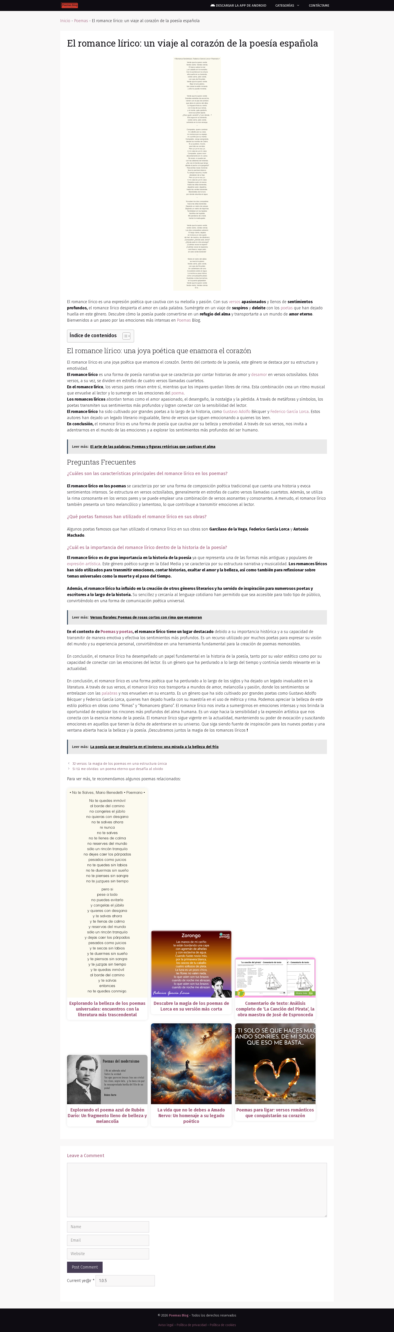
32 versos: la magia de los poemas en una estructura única (120, 764)
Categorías (284, 5)
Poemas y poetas (117, 631)
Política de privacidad (192, 1325)
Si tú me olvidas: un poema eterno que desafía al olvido (118, 769)
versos (234, 301)
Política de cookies (223, 1325)
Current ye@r (80, 1280)
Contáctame (319, 5)
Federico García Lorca (289, 411)
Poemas (81, 20)
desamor (259, 374)
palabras (109, 693)
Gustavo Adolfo (236, 411)
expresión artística (83, 563)
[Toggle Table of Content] (124, 336)
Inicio (65, 20)
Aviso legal (166, 1325)
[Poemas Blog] (69, 5)
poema (177, 393)
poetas (287, 307)
